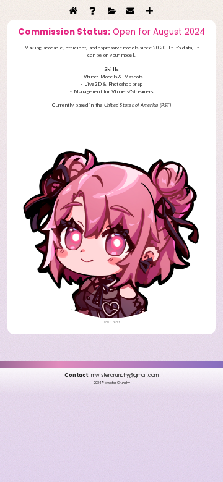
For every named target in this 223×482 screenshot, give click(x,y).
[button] (73, 10)
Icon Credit (111, 322)
